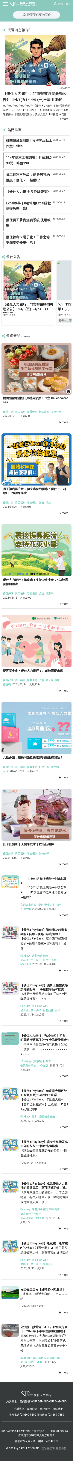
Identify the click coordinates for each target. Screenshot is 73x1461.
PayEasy (25, 955)
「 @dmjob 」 (39, 1430)
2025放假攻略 (28, 1357)
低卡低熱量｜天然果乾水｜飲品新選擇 (28, 844)
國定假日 (43, 1357)
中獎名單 (49, 904)
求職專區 (19, 1408)
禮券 (59, 904)
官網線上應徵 (28, 904)
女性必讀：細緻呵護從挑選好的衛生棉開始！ (33, 757)
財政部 (47, 1061)
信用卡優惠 (49, 959)
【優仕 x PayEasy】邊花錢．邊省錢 (44, 1243)
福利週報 (25, 964)
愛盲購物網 (52, 680)
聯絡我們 (58, 1408)
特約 (48, 502)
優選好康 (8, 411)
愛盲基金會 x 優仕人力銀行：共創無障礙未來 (33, 670)
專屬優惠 (32, 411)
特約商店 (54, 1209)
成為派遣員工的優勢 (32, 1217)
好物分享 (44, 766)
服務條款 (61, 1448)
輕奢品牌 (48, 1010)
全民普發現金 (28, 1065)
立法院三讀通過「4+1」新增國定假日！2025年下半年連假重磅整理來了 (43, 1331)
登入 (68, 4)
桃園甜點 (44, 411)
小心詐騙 (43, 1065)
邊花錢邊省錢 (40, 955)
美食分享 (56, 411)
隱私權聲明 (48, 1448)
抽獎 (40, 904)
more (65, 119)
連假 (39, 1362)
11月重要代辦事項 (31, 1061)
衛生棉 (55, 766)
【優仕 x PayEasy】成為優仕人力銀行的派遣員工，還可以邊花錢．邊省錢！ (44, 1188)
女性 (5, 771)
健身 (41, 502)
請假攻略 (55, 1357)
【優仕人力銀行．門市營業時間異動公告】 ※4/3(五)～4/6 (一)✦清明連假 (28, 309)
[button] (24, 85)
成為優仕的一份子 (30, 959)
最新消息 (32, 1408)
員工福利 (20, 411)
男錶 (57, 1010)
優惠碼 (50, 593)
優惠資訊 (48, 1264)
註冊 (60, 4)
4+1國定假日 (27, 1362)
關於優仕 (45, 1408)
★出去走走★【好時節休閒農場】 (42, 1289)
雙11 (35, 1116)
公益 (41, 593)
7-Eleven (25, 908)
